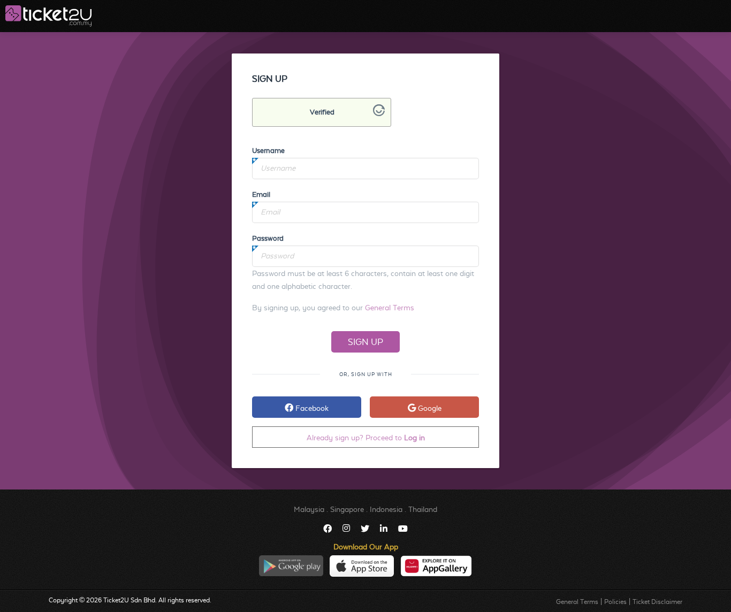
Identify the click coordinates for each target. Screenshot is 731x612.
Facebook (311, 408)
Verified (322, 112)
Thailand (422, 509)
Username (268, 151)
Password (268, 238)
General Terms (389, 307)
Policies (615, 602)
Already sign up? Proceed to (366, 437)
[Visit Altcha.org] (379, 113)
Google (428, 408)
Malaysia (309, 509)
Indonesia (386, 509)
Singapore (347, 509)
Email (261, 194)
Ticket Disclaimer (657, 602)
